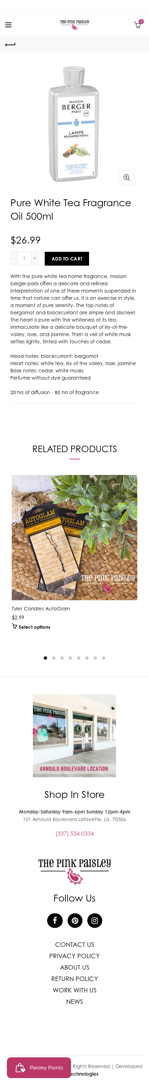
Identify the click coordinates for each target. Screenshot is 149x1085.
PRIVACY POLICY (74, 956)
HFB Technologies (78, 1074)
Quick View (132, 480)
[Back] (10, 44)
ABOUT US (74, 967)
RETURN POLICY (74, 978)
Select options (34, 627)
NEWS (74, 1001)
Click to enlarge (126, 177)
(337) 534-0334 (74, 833)
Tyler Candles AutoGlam (41, 608)
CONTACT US (74, 944)
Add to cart (67, 258)
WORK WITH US (75, 990)
